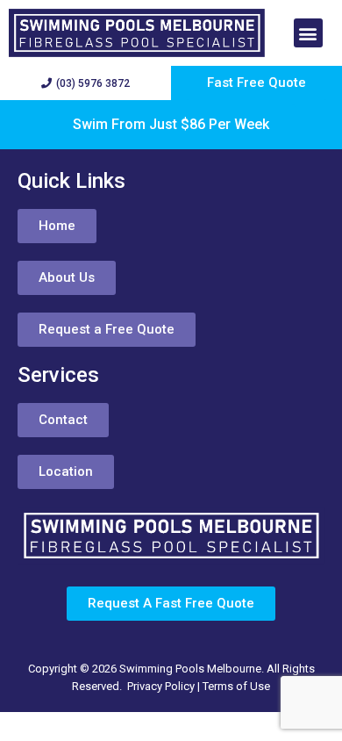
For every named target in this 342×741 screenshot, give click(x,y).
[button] (308, 32)
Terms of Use (236, 686)
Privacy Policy (161, 686)
